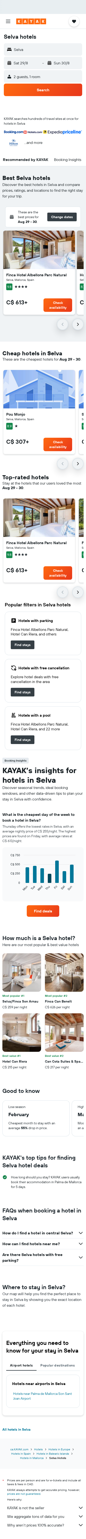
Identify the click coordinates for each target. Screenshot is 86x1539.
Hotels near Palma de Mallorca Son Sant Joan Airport (42, 1396)
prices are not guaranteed (23, 1494)
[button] (8, 21)
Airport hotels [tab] (21, 1365)
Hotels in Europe (59, 1449)
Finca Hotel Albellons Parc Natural (36, 274)
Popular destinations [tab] (57, 1365)
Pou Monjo (15, 414)
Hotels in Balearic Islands (53, 1453)
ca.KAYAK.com (19, 1449)
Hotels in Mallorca (31, 1458)
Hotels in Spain (21, 1453)
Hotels (38, 1449)
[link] (22, 644)
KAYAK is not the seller (25, 1507)
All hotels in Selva (16, 1429)
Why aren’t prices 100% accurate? (35, 1525)
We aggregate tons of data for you (35, 1516)
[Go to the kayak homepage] (31, 21)
